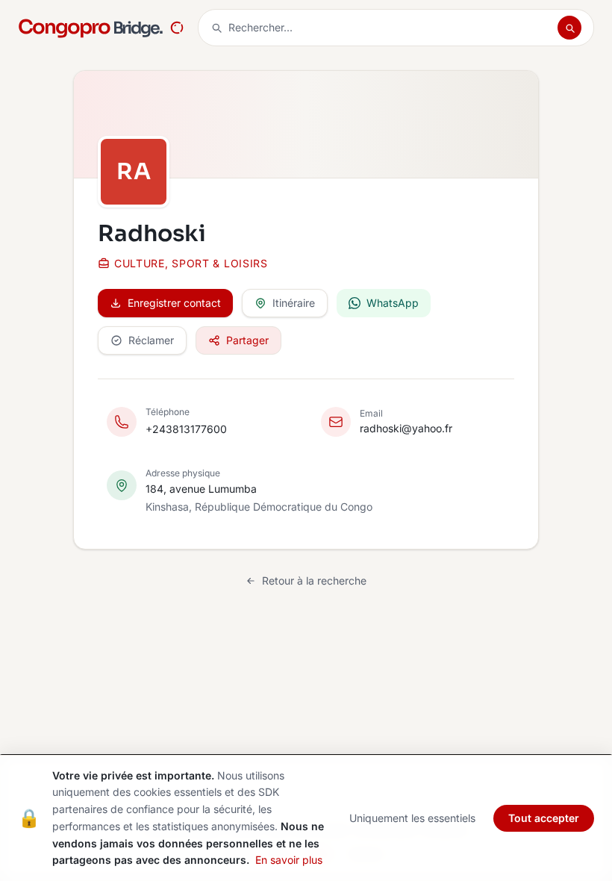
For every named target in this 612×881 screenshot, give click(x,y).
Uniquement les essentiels (412, 818)
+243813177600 (186, 429)
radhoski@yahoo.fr (406, 428)
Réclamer (151, 340)
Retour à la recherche (314, 580)
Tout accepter (543, 818)
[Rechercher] (569, 28)
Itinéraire (293, 302)
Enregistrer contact (174, 302)
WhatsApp (392, 302)
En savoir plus (288, 859)
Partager (247, 340)
